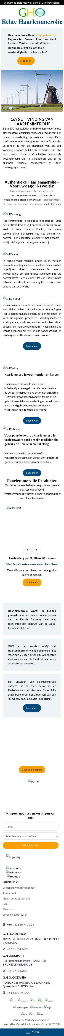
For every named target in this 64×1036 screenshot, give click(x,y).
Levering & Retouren (15, 914)
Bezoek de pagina (32, 769)
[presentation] (27, 549)
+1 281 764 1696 (17, 949)
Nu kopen (25, 60)
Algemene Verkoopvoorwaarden (31, 1019)
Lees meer (32, 346)
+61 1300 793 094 (18, 992)
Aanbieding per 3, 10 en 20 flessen (32, 558)
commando (32, 582)
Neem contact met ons (16, 898)
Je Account (9, 893)
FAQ (5, 903)
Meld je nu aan (31, 845)
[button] (32, 1032)
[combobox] (30, 836)
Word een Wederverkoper (19, 887)
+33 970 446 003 (17, 970)
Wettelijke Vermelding (16, 1024)
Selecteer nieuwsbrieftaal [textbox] (21, 836)
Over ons (8, 909)
